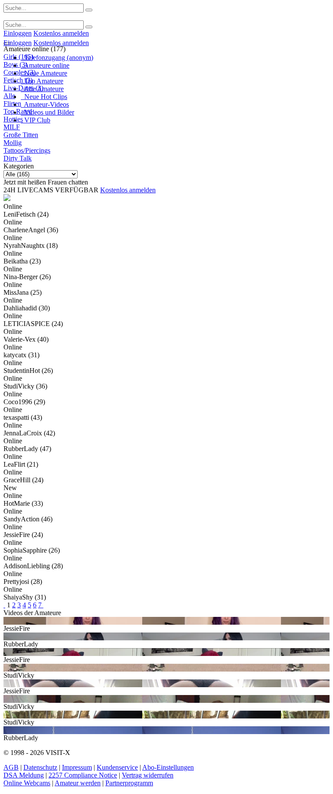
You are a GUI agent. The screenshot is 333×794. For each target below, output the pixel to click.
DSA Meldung (23, 775)
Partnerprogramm (129, 783)
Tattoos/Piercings (26, 150)
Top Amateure (42, 81)
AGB (11, 767)
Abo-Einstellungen (168, 767)
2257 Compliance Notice (83, 775)
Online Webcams (26, 783)
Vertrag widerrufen (147, 775)
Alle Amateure (42, 88)
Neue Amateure (44, 73)
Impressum (77, 767)
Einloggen (17, 33)
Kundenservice (117, 767)
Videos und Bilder (47, 112)
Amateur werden (78, 783)
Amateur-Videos (45, 104)
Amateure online (45, 65)
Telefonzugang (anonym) (57, 57)
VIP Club (35, 120)
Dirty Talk (17, 158)
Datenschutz (40, 767)
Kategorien (18, 166)
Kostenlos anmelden (61, 33)
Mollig (12, 142)
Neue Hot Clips (44, 96)
